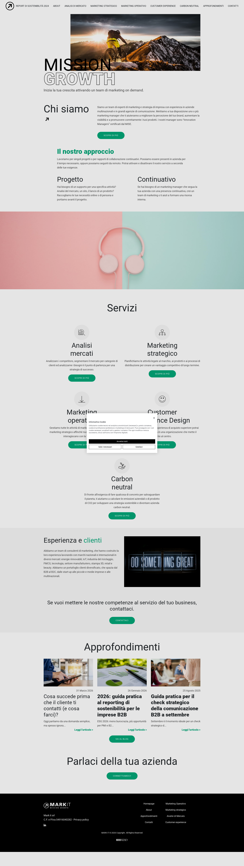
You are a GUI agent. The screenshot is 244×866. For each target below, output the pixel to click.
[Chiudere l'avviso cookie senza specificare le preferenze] (154, 418)
